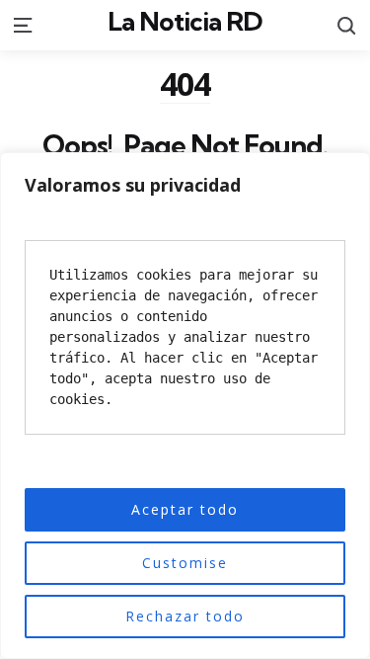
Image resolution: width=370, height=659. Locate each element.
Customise (185, 562)
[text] (185, 337)
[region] (185, 405)
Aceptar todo (185, 509)
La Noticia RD (185, 21)
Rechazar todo (185, 616)
